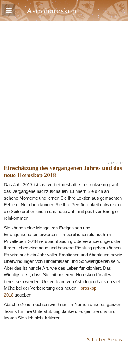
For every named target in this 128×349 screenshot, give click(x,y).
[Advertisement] (64, 88)
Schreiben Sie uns (104, 339)
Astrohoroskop (51, 10)
